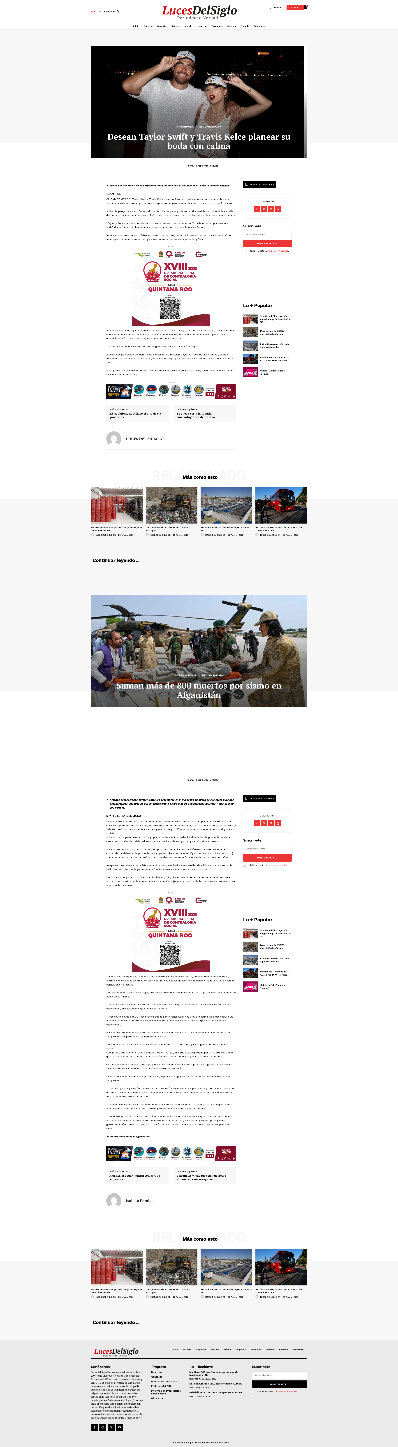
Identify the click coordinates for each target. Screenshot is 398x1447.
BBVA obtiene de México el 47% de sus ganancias (135, 415)
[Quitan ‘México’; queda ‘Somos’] (250, 372)
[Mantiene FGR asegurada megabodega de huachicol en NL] (250, 319)
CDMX (192, 1388)
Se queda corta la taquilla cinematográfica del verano (196, 415)
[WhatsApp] (278, 209)
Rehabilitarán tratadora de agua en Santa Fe (274, 346)
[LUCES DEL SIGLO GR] (113, 438)
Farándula (185, 126)
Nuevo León (195, 1379)
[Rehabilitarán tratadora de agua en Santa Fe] (250, 346)
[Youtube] (119, 1427)
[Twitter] (111, 1427)
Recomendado (210, 126)
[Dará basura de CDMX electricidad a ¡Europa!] (250, 332)
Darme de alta (265, 243)
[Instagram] (102, 1427)
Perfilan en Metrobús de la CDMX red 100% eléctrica (274, 359)
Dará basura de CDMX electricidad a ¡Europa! (272, 332)
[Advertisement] (267, 278)
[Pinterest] (271, 209)
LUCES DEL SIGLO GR (145, 438)
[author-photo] (93, 535)
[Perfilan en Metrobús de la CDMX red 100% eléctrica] (250, 359)
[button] (112, 11)
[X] (264, 209)
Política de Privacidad (277, 251)
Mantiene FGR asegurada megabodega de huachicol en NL (275, 319)
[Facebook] (257, 209)
